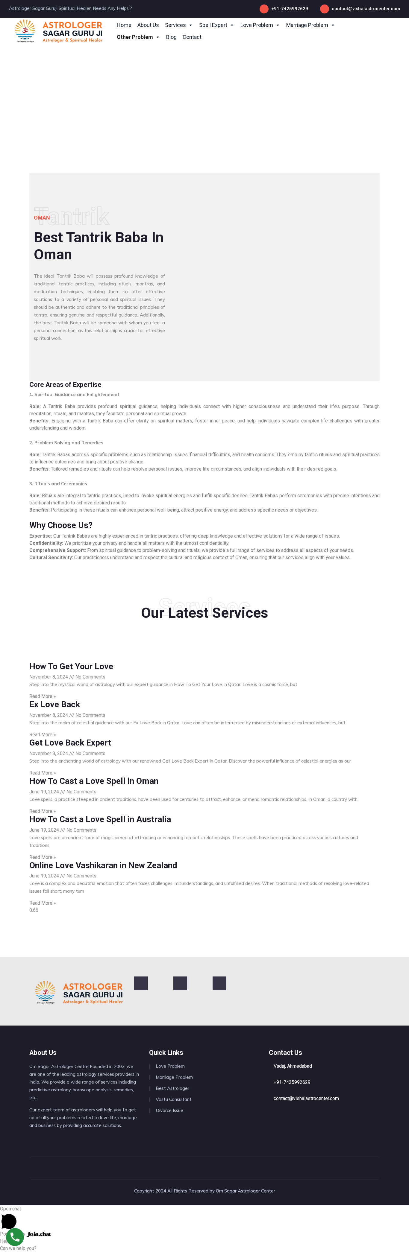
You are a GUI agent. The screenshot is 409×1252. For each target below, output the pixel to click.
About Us (148, 25)
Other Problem (135, 37)
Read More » (42, 696)
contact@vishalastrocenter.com (366, 8)
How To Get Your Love (71, 666)
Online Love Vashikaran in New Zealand (103, 865)
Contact (192, 37)
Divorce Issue (169, 1110)
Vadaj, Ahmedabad (292, 1066)
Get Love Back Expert (70, 743)
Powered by (13, 1234)
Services (175, 25)
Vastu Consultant (174, 1099)
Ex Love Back (54, 704)
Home (124, 25)
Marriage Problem (307, 25)
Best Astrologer (172, 1088)
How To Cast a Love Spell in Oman (93, 781)
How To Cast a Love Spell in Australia (100, 819)
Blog (171, 37)
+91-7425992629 (289, 8)
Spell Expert (213, 25)
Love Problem (256, 25)
